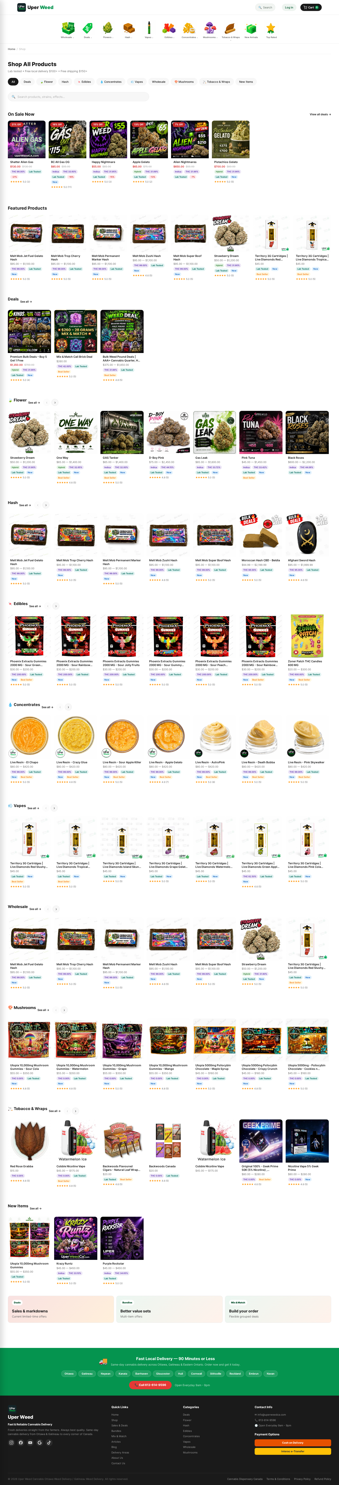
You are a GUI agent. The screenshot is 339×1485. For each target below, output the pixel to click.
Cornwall (196, 1373)
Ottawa (69, 1373)
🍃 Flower (46, 81)
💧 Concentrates (111, 81)
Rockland (235, 1373)
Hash (65, 81)
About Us (117, 1457)
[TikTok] (49, 1442)
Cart (313, 7)
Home (11, 49)
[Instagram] (11, 1442)
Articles (116, 1441)
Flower (187, 1420)
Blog (114, 1447)
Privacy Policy (302, 1478)
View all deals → (320, 114)
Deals (27, 81)
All (13, 81)
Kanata (123, 1373)
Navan (270, 1373)
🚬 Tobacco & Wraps (216, 81)
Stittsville (215, 1373)
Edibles (187, 1430)
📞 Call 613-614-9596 (150, 1385)
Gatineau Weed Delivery (88, 1478)
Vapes (186, 1441)
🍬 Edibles (84, 81)
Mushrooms (190, 1452)
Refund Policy (322, 1478)
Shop (114, 1420)
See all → (26, 301)
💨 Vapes (137, 81)
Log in (289, 7)
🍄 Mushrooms (184, 81)
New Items (246, 81)
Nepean (105, 1373)
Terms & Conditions (278, 1478)
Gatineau (87, 1373)
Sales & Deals (119, 1425)
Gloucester (163, 1373)
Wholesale (158, 81)
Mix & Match (119, 1436)
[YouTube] (30, 1442)
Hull (180, 1373)
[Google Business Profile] (39, 1442)
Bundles (116, 1430)
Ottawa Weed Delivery (58, 1478)
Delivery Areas (120, 1452)
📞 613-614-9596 (265, 1420)
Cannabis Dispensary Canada (244, 1478)
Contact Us (118, 1463)
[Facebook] (20, 1442)
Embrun (254, 1373)
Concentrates (191, 1436)
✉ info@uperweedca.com (270, 1414)
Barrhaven (141, 1373)
